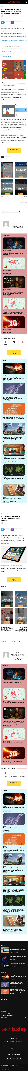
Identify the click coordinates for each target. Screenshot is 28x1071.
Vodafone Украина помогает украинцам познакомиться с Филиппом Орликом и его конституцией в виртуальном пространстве (13, 292)
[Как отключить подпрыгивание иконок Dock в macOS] (5, 965)
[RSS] (10, 1058)
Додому (3, 6)
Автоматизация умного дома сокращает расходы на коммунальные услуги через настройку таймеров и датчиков (14, 460)
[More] (20, 22)
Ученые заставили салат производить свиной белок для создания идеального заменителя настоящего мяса (13, 480)
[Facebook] (7, 1058)
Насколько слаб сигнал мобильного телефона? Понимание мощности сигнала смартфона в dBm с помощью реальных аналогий (13, 439)
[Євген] (2, 16)
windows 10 (7, 157)
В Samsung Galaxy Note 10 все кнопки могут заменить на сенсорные (20, 187)
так (5, 341)
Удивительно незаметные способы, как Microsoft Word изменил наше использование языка (20, 169)
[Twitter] (17, 1058)
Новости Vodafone (7, 250)
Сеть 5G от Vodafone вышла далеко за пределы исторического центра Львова (13, 313)
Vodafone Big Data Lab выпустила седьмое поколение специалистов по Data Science (13, 253)
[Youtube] (20, 1058)
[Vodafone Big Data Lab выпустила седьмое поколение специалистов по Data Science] (14, 243)
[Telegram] (14, 1058)
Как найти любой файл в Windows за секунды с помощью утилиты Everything (18, 958)
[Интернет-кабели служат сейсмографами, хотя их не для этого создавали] (14, 388)
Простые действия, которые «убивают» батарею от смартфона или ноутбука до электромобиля (13, 378)
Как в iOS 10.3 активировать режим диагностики (7, 170)
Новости (7, 193)
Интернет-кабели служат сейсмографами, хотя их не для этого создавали (13, 398)
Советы (6, 6)
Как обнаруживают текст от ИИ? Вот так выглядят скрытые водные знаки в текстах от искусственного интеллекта (13, 418)
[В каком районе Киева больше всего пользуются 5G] (14, 322)
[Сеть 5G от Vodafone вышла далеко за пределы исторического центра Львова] (14, 303)
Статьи (20, 176)
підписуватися (22, 341)
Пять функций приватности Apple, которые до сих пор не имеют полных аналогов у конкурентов (13, 500)
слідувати (14, 341)
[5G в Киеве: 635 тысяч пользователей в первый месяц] (14, 263)
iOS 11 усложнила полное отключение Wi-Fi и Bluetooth (7, 199)
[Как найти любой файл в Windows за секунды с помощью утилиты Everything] (5, 958)
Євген (5, 16)
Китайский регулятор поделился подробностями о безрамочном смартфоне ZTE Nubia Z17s (21, 200)
